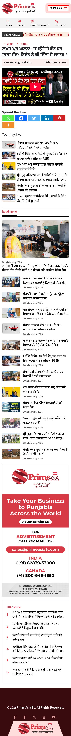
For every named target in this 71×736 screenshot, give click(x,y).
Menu (9, 25)
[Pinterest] (59, 118)
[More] (8, 125)
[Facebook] (21, 118)
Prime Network (39, 25)
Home (21, 25)
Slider (10, 44)
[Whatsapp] (8, 118)
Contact (60, 25)
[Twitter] (34, 118)
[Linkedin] (47, 118)
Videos (24, 44)
